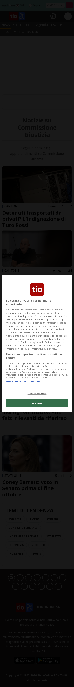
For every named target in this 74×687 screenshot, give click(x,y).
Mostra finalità (37, 393)
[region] (37, 343)
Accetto (37, 403)
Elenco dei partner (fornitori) (23, 381)
